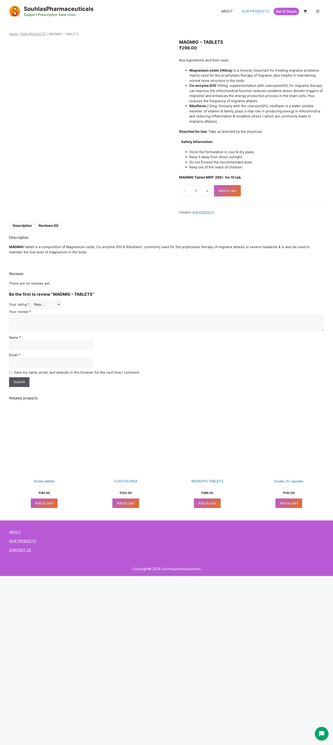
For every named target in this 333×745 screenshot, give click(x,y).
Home (13, 34)
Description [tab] (22, 225)
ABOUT (227, 11)
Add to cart (227, 191)
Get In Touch (286, 11)
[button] (317, 11)
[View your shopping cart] (305, 11)
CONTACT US (20, 550)
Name (15, 337)
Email (14, 355)
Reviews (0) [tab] (48, 225)
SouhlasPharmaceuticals (59, 8)
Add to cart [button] (44, 503)
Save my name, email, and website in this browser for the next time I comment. (77, 372)
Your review (20, 312)
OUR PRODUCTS (255, 11)
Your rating (19, 304)
